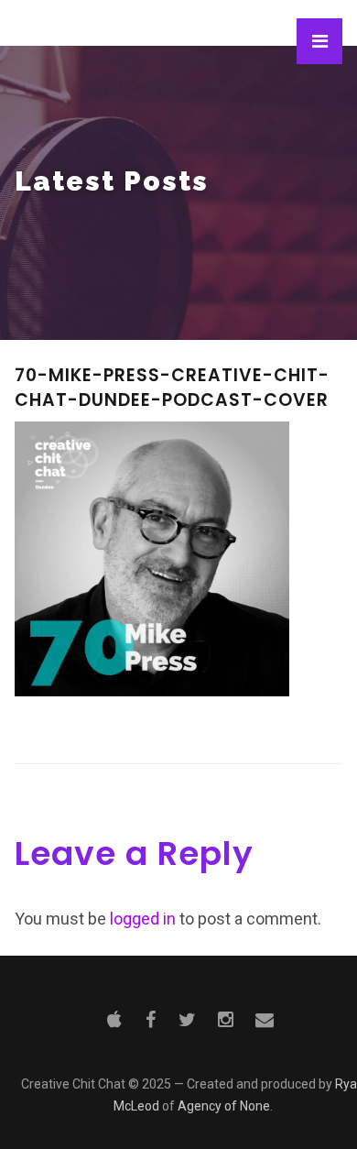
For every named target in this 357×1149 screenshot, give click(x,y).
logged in (143, 918)
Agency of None (224, 1106)
